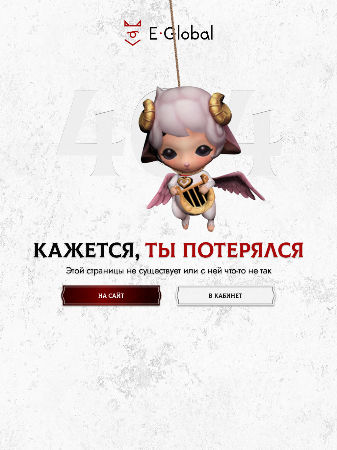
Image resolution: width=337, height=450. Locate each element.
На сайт (111, 296)
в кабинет (226, 296)
